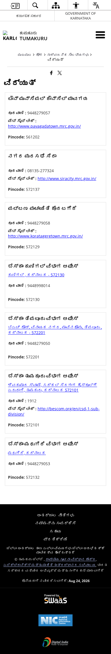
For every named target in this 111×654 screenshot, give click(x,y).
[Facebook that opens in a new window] (51, 72)
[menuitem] (15, 5)
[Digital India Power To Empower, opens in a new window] (55, 643)
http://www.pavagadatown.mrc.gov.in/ (44, 126)
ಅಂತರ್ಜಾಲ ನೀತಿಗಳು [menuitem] (55, 515)
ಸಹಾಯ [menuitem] (55, 531)
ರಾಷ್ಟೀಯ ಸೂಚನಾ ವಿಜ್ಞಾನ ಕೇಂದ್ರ (71, 559)
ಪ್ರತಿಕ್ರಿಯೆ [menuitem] (55, 539)
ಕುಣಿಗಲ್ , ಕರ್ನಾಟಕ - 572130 (36, 274)
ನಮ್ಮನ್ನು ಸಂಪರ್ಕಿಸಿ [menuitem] (55, 523)
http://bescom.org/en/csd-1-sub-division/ (54, 411)
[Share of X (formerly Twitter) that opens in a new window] (59, 72)
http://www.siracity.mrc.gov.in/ (67, 178)
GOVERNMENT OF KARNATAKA (80, 16)
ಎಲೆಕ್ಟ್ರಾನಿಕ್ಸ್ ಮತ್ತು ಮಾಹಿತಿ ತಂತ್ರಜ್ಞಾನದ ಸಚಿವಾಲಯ (49, 565)
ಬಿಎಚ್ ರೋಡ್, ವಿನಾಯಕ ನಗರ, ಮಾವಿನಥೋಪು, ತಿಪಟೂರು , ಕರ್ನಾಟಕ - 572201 (55, 329)
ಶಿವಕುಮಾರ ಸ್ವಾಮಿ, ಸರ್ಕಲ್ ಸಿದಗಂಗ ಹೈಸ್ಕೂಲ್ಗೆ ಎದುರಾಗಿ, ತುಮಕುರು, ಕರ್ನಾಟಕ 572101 (52, 387)
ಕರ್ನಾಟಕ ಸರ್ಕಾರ (28, 15)
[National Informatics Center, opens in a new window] (55, 621)
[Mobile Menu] (100, 35)
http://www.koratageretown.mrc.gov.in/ (45, 236)
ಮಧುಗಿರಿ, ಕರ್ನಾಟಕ (27, 453)
